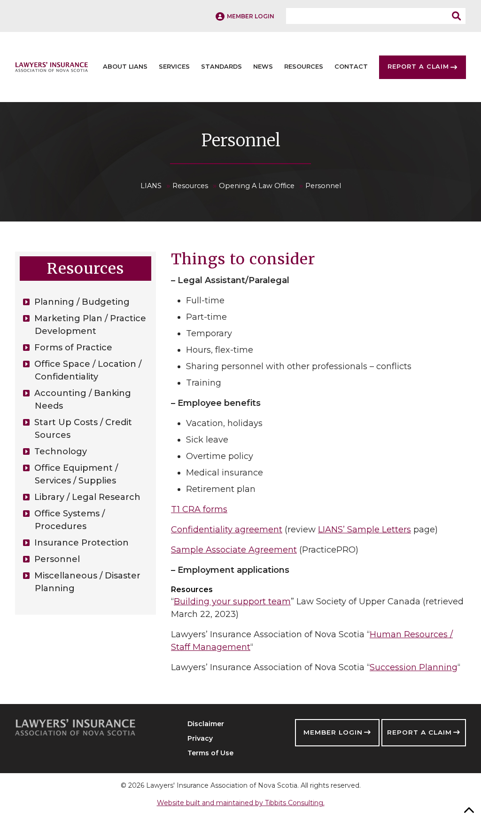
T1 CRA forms (199, 509)
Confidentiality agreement (226, 529)
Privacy (200, 738)
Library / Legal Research (87, 497)
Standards (221, 67)
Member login (250, 16)
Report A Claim (418, 67)
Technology (60, 451)
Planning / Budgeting (82, 302)
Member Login (333, 732)
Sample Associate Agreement (234, 550)
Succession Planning (414, 667)
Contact (351, 67)
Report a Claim (419, 732)
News (263, 67)
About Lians (125, 67)
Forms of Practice (73, 347)
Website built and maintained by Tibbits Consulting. (241, 803)
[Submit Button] (459, 16)
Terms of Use (210, 753)
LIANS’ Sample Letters (364, 529)
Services (174, 67)
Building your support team (232, 601)
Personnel (57, 559)
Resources (303, 67)
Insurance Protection (81, 543)
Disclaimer (205, 724)
